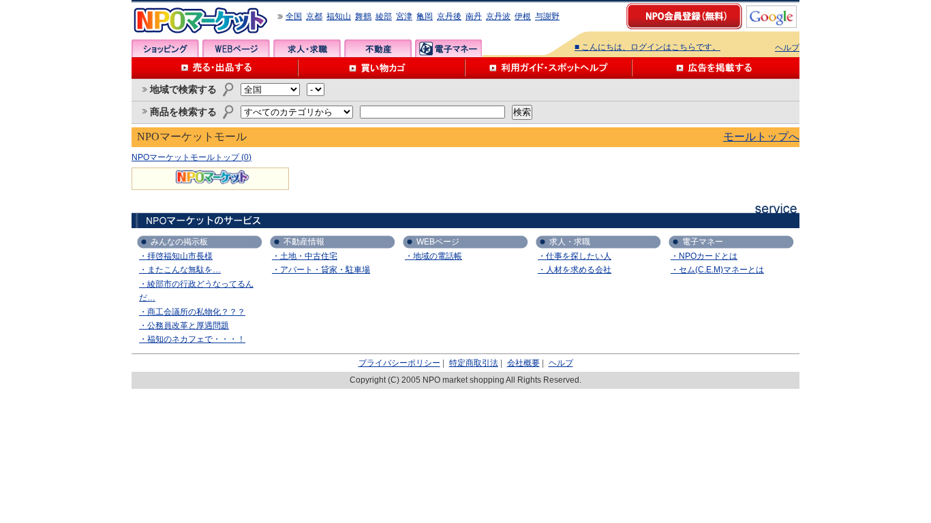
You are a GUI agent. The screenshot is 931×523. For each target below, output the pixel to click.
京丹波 (498, 16)
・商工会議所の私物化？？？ (192, 312)
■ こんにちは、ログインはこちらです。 (647, 47)
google (771, 16)
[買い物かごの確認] (382, 68)
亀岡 (424, 16)
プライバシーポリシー (399, 363)
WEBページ (236, 48)
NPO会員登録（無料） (685, 17)
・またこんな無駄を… (180, 269)
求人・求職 (307, 48)
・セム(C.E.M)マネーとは (717, 269)
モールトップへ (761, 136)
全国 (294, 16)
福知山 (338, 16)
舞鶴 (363, 16)
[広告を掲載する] (715, 68)
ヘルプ (787, 47)
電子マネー (449, 48)
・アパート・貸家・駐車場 (321, 269)
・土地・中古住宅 (304, 256)
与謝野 (547, 16)
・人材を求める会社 (574, 269)
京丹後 (449, 16)
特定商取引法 (473, 363)
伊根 (523, 16)
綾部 (384, 16)
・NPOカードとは (704, 256)
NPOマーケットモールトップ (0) (191, 157)
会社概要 (523, 363)
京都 (314, 16)
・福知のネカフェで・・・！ (192, 339)
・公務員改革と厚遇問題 (184, 325)
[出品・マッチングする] (215, 68)
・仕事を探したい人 (574, 256)
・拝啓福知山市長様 (176, 256)
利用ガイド (549, 68)
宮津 (404, 16)
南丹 (474, 16)
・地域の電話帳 (433, 256)
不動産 (378, 48)
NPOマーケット (201, 20)
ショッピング (165, 48)
